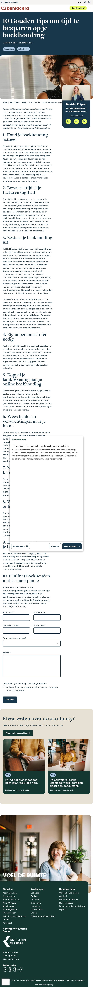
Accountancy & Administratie (10, 894)
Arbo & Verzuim (9, 903)
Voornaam (8, 612)
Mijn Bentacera (66, 903)
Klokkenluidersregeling (44, 985)
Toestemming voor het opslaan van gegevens (25, 683)
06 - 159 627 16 (76, 115)
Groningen (36, 903)
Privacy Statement (35, 459)
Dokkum (34, 896)
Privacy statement (33, 980)
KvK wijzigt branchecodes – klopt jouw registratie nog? (22, 781)
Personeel (7, 923)
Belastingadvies (10, 909)
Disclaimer (21, 980)
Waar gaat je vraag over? (14, 638)
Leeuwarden (36, 909)
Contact (63, 896)
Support (62, 909)
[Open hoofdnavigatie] (90, 8)
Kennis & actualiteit (18, 102)
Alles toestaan (70, 546)
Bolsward (35, 893)
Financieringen (9, 913)
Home (5, 102)
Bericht (7, 653)
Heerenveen (36, 906)
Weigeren (55, 546)
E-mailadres (39, 625)
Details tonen (18, 546)
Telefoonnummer (11, 625)
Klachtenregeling (78, 980)
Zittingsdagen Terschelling (43, 916)
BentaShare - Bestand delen (72, 906)
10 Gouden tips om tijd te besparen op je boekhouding (50, 102)
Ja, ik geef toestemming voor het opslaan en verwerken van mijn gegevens (32, 688)
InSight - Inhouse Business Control (14, 918)
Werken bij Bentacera (69, 893)
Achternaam (39, 612)
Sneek (34, 913)
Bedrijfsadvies (9, 906)
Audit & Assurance (11, 899)
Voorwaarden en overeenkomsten (56, 980)
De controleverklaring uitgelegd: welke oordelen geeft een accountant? (66, 783)
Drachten (35, 899)
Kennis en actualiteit (68, 899)
